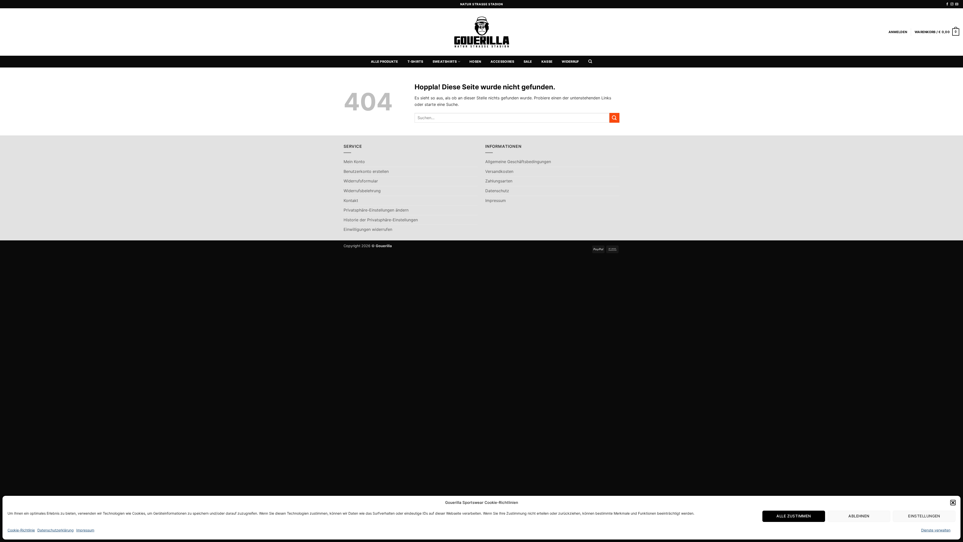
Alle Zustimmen (793, 516)
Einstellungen (924, 516)
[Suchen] (590, 61)
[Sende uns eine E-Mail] (956, 4)
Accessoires (502, 61)
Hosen (475, 61)
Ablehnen (858, 516)
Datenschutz (497, 190)
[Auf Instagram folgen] (951, 4)
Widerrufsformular (361, 180)
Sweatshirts (445, 61)
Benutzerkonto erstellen (366, 171)
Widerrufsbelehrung (362, 190)
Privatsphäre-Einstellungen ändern (376, 210)
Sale (528, 61)
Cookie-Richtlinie (21, 530)
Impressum (85, 530)
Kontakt (351, 200)
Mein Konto (354, 161)
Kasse (546, 61)
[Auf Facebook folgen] (947, 4)
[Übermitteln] (614, 118)
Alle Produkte (384, 61)
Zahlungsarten (498, 180)
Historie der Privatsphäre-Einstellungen (381, 219)
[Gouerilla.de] (481, 32)
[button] (952, 502)
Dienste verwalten (935, 530)
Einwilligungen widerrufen (368, 229)
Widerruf (570, 61)
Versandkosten (499, 171)
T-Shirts (415, 61)
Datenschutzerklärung (55, 530)
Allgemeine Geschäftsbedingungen (518, 161)
